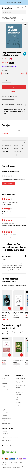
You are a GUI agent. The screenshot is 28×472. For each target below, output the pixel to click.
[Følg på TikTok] (14, 445)
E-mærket (4, 415)
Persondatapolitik (6, 423)
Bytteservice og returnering (20, 393)
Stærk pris (11, 270)
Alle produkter (5, 262)
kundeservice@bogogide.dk (11, 437)
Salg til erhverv (19, 397)
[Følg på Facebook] (3, 445)
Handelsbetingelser (7, 418)
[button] (5, 319)
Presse (3, 386)
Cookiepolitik (5, 413)
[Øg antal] (9, 80)
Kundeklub (18, 402)
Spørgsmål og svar (20, 378)
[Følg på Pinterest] (10, 445)
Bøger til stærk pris (18, 262)
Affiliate (4, 381)
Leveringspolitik (16, 467)
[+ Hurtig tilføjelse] (9, 308)
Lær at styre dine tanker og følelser (18, 312)
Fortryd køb (19, 405)
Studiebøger (5, 270)
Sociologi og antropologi (12, 269)
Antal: (3, 77)
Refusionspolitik (21, 466)
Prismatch (18, 389)
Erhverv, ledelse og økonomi (8, 18)
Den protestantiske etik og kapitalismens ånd (7, 359)
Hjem (3, 17)
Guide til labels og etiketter (20, 386)
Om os (3, 378)
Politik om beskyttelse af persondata (9, 466)
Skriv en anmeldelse (8, 183)
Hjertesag (4, 383)
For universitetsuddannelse (9, 265)
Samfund (9, 267)
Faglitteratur (13, 17)
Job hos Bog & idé (6, 389)
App (17, 399)
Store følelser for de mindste (18, 359)
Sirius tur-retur (5, 312)
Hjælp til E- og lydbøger (19, 381)
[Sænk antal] (4, 80)
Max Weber (6, 59)
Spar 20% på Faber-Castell (14, 2)
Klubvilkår (4, 421)
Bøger (6, 17)
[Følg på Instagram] (7, 445)
